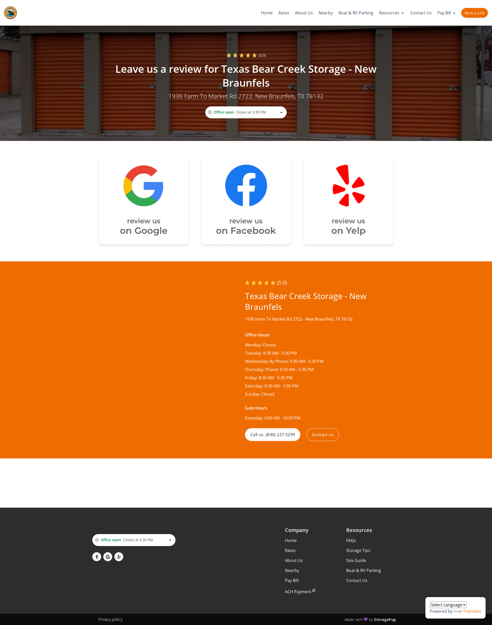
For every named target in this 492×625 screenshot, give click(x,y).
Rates (290, 550)
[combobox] (246, 112)
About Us (294, 560)
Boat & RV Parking (363, 570)
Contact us (323, 434)
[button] (96, 556)
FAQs (351, 540)
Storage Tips (358, 550)
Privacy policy (110, 619)
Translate (472, 611)
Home (291, 540)
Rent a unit (475, 13)
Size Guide (356, 560)
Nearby (292, 570)
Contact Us (356, 580)
